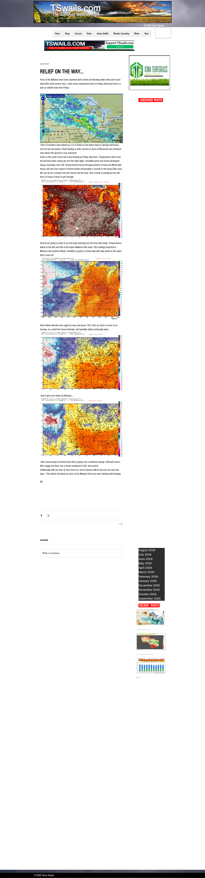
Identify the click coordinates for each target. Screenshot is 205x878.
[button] (67, 33)
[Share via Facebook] (41, 515)
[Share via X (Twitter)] (48, 515)
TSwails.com (75, 8)
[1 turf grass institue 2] (149, 72)
